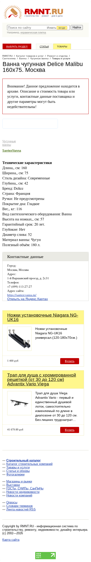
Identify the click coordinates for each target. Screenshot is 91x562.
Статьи (44, 46)
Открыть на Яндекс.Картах (27, 299)
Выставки (13, 485)
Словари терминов (19, 506)
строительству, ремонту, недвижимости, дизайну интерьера (44, 529)
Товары (62, 46)
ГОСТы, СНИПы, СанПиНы (24, 488)
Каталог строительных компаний (29, 464)
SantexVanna (11, 150)
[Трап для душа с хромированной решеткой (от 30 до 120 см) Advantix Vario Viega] (19, 414)
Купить (69, 361)
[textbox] (38, 27)
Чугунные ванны (9, 143)
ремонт (45, 16)
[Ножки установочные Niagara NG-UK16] (19, 349)
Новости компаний (19, 495)
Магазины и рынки (19, 481)
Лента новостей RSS (21, 509)
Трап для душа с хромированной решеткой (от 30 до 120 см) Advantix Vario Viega (41, 379)
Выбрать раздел (17, 46)
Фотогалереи (15, 474)
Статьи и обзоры (18, 471)
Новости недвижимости (22, 492)
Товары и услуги (18, 467)
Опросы (11, 502)
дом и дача (57, 16)
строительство (31, 16)
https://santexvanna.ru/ (21, 295)
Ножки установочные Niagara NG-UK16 (42, 317)
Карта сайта (10, 539)
